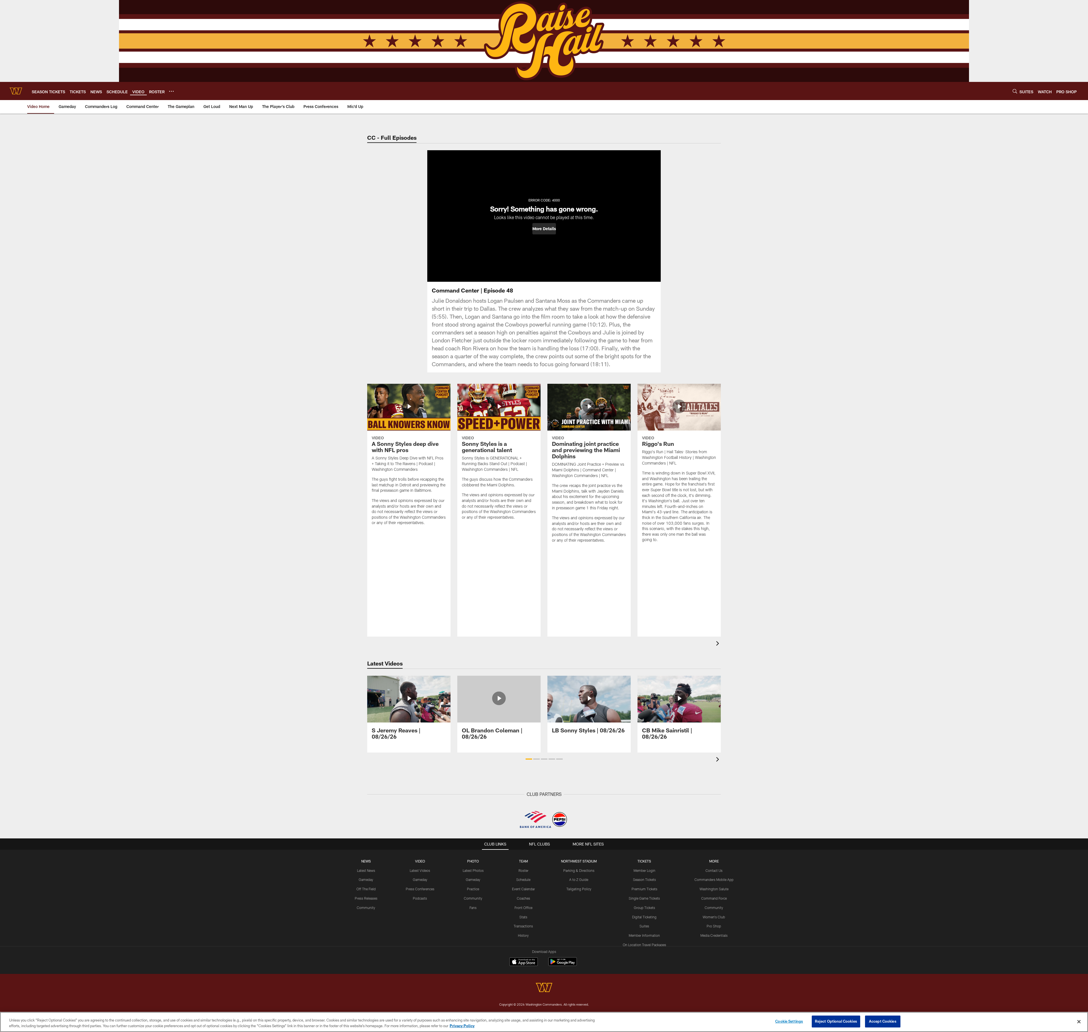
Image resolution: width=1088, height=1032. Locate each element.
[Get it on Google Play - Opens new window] (562, 964)
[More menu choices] (171, 91)
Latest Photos (473, 870)
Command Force (714, 898)
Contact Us (714, 870)
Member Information (644, 935)
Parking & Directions (578, 870)
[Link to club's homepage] (16, 91)
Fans (473, 908)
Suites (644, 926)
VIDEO (420, 861)
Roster (523, 870)
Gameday (366, 879)
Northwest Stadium (579, 861)
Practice (473, 889)
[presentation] (718, 644)
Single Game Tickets (644, 898)
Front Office (523, 908)
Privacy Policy (462, 1025)
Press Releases (366, 898)
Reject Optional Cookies (836, 1021)
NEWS (366, 861)
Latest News (366, 870)
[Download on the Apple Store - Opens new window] (523, 962)
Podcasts (420, 898)
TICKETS (644, 861)
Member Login (644, 870)
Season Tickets (644, 879)
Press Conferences (420, 889)
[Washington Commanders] (544, 988)
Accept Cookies (882, 1021)
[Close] (1079, 1021)
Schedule (523, 879)
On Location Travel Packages (644, 945)
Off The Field (366, 889)
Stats (523, 917)
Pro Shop (714, 926)
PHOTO (473, 861)
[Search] (1015, 91)
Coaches (523, 898)
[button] (544, 228)
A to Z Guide (578, 879)
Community (366, 908)
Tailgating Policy (578, 889)
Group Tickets (644, 908)
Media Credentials (714, 935)
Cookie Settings (789, 1021)
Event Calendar (523, 889)
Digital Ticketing (644, 917)
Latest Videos (420, 870)
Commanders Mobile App (714, 879)
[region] (544, 1022)
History (523, 935)
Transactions (523, 926)
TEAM (523, 861)
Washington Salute (714, 889)
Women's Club (714, 917)
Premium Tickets (644, 889)
